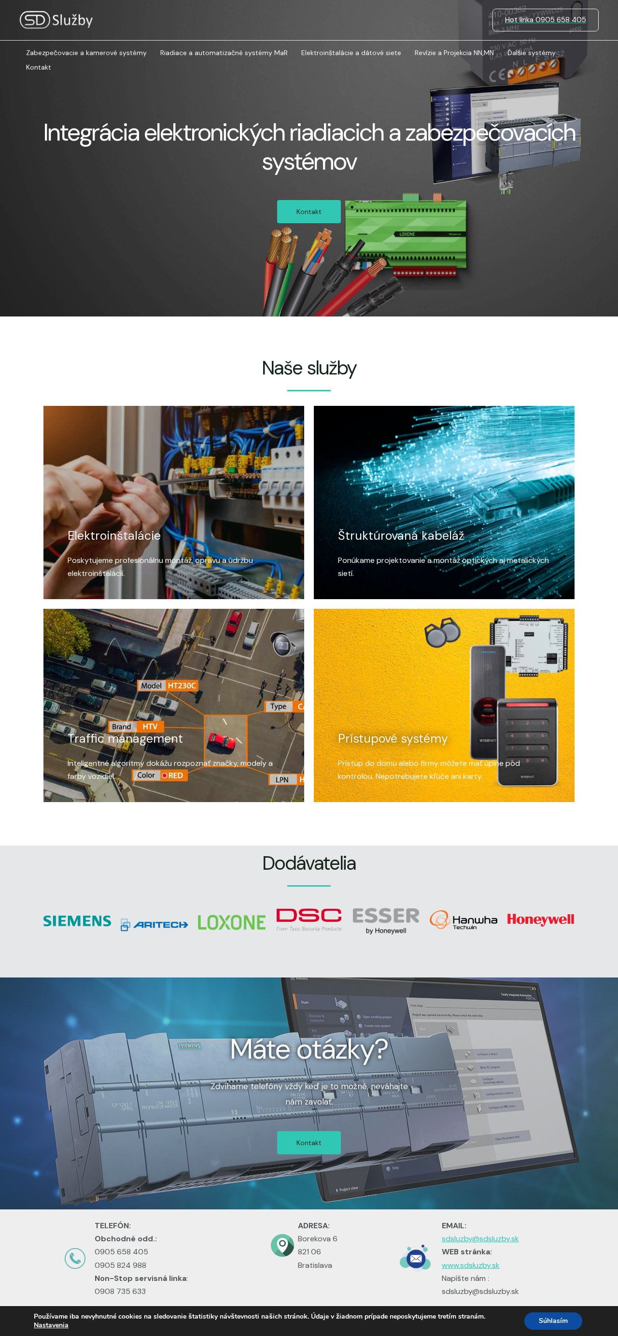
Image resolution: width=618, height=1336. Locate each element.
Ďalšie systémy (531, 52)
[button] (309, 211)
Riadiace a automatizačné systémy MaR (224, 52)
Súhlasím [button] (553, 1320)
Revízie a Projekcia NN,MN (454, 52)
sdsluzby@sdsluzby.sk (480, 1239)
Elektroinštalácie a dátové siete (351, 52)
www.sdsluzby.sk (471, 1265)
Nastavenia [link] (51, 1325)
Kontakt (38, 67)
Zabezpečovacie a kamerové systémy (86, 52)
